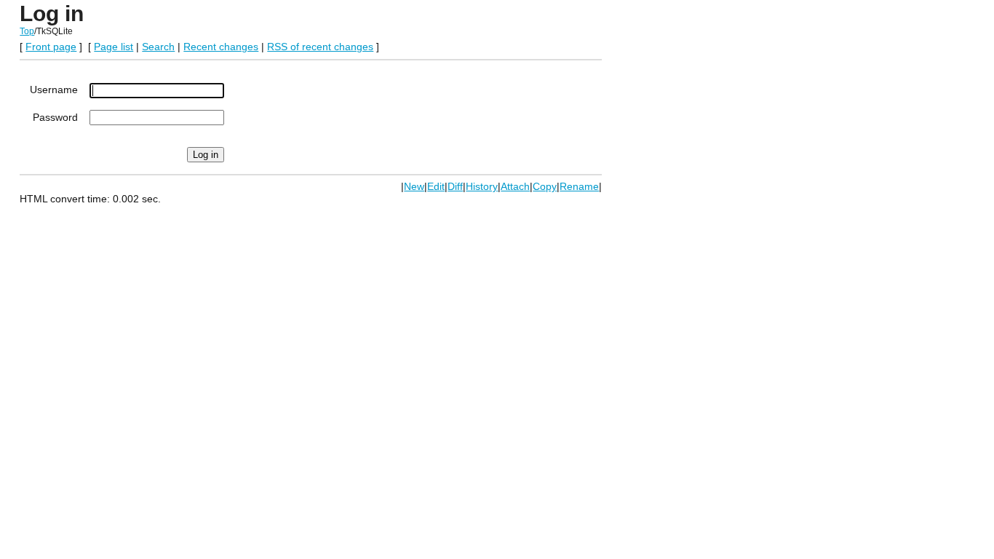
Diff (455, 186)
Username (54, 89)
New (414, 186)
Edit (436, 186)
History (482, 186)
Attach (515, 186)
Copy (545, 186)
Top (27, 31)
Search (158, 46)
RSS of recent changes (320, 46)
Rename (579, 186)
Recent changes (220, 46)
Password (55, 117)
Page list (113, 46)
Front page (50, 46)
